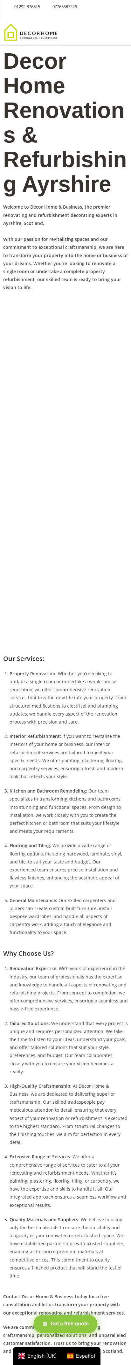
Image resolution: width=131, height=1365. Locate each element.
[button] (115, 33)
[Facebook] (105, 7)
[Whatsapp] (124, 7)
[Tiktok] (115, 7)
